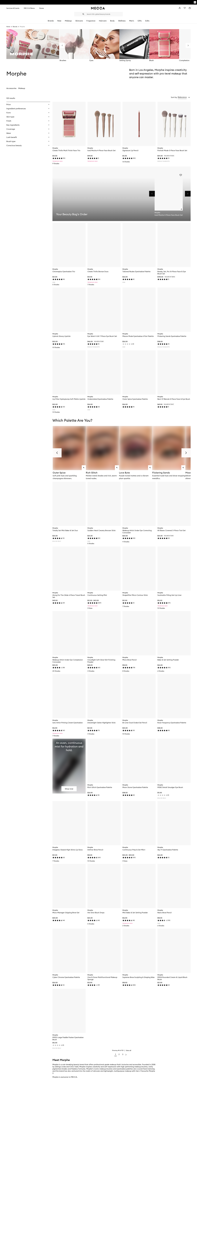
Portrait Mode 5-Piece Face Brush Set (172, 150)
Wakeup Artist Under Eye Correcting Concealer (137, 531)
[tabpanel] (98, 576)
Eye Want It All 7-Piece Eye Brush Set (102, 336)
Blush (151, 60)
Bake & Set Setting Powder (168, 660)
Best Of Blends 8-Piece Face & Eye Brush (173, 399)
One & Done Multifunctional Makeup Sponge (102, 978)
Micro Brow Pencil (129, 660)
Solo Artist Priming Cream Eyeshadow (67, 723)
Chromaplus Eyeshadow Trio (63, 271)
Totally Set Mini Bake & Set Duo (65, 530)
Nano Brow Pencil (164, 913)
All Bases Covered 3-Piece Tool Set (171, 530)
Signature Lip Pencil (130, 150)
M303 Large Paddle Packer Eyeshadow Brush (67, 1038)
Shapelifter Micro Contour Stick (135, 595)
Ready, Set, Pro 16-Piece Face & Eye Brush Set (171, 272)
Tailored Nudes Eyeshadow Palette (136, 271)
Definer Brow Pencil (95, 850)
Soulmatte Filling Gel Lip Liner (169, 595)
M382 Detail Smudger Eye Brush (170, 787)
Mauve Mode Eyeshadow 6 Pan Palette (138, 336)
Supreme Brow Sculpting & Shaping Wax (138, 977)
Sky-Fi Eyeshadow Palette (167, 850)
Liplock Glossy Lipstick (61, 336)
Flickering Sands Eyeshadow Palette (171, 336)
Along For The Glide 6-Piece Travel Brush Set (68, 596)
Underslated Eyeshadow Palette (100, 399)
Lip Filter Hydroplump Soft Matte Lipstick (68, 399)
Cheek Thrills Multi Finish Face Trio (66, 150)
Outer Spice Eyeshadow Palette (135, 399)
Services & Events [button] (12, 8)
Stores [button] (41, 8)
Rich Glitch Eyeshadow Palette (99, 787)
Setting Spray (125, 60)
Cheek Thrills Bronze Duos (97, 271)
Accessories (11, 88)
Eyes (91, 60)
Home (8, 26)
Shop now (69, 789)
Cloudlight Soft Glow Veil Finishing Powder (101, 661)
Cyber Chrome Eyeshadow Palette (66, 977)
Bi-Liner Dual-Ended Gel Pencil (134, 723)
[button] (184, 97)
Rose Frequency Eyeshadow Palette (171, 723)
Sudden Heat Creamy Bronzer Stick (101, 530)
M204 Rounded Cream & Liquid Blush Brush (172, 978)
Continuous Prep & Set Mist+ (133, 850)
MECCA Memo (29, 8)
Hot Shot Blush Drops (95, 913)
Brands (15, 26)
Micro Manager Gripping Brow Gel (65, 913)
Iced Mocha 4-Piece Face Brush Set (101, 150)
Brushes (63, 60)
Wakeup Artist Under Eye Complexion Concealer (67, 661)
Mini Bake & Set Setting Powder (135, 913)
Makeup (21, 88)
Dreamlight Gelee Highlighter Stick (101, 723)
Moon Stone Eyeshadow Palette (135, 787)
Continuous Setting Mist (97, 595)
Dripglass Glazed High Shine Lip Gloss (67, 850)
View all (128, 1050)
